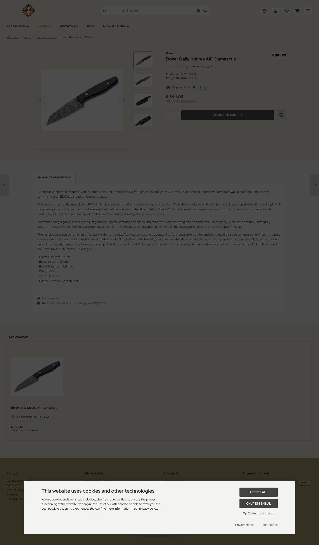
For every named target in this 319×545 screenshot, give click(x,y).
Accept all (258, 492)
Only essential (258, 503)
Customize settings (260, 513)
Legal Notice (269, 525)
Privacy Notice (245, 525)
